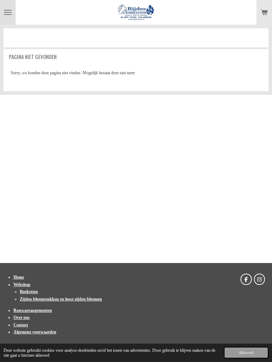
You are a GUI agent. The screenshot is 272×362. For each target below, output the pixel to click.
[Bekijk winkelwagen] (264, 12)
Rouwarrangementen (32, 310)
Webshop (21, 284)
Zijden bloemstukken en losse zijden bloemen (61, 299)
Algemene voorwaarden (34, 331)
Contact (20, 324)
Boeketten (29, 291)
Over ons (21, 317)
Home (18, 277)
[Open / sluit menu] (8, 12)
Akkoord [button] (246, 352)
